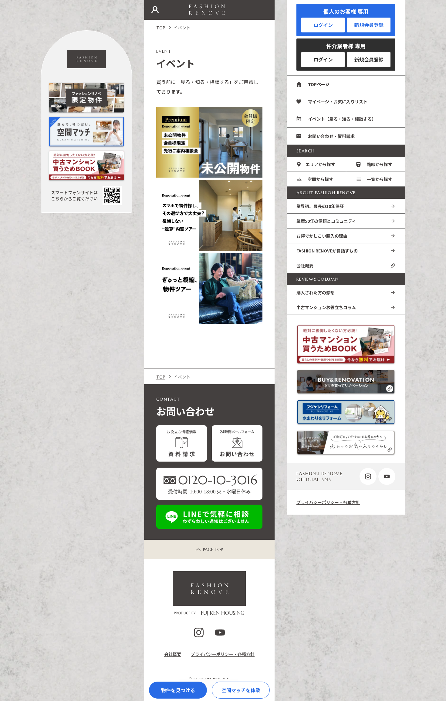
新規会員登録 (368, 24)
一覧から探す (379, 179)
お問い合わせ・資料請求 (331, 136)
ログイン (323, 24)
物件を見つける (178, 690)
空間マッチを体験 (240, 690)
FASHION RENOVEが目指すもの (327, 251)
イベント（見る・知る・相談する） (342, 119)
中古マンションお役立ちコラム (326, 307)
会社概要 (304, 265)
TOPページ (318, 84)
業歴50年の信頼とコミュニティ (326, 221)
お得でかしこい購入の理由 (321, 236)
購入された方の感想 (315, 292)
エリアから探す (320, 164)
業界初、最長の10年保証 (320, 206)
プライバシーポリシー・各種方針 (328, 502)
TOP (160, 27)
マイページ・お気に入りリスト (337, 101)
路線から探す (379, 164)
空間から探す (320, 179)
